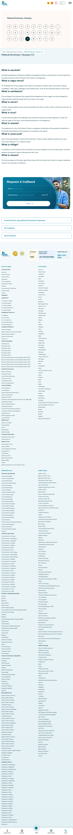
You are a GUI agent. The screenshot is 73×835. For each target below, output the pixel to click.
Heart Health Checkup (7, 697)
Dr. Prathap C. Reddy (7, 301)
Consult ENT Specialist (7, 501)
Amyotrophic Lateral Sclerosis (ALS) (47, 519)
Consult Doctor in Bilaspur (8, 559)
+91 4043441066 (46, 257)
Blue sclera (41, 636)
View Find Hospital (22, 831)
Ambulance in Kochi (7, 792)
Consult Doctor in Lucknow (9, 573)
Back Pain (4, 600)
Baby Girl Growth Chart (44, 475)
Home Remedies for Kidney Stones (47, 482)
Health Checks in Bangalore (9, 723)
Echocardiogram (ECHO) (44, 721)
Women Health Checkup (8, 700)
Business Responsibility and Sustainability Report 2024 (16, 362)
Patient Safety (5, 460)
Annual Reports (6, 390)
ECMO (40, 666)
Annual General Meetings (8, 376)
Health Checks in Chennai (8, 695)
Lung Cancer (5, 633)
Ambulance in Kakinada (7, 785)
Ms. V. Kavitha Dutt (6, 320)
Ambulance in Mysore (7, 803)
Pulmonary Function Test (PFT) (46, 730)
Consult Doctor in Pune (8, 550)
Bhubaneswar (41, 407)
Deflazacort (41, 691)
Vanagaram (41, 274)
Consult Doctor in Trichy (8, 589)
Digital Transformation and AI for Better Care (13, 465)
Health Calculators (43, 744)
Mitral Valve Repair (43, 602)
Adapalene (41, 687)
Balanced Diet (41, 491)
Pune (39, 382)
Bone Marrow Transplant (44, 521)
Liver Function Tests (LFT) (45, 733)
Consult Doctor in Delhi (8, 547)
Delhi (39, 363)
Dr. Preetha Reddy (6, 303)
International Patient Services (9, 822)
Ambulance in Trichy (7, 817)
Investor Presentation (7, 395)
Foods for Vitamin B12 (44, 498)
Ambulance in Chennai (7, 774)
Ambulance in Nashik (7, 806)
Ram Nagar (41, 359)
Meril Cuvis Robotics (43, 652)
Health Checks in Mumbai (8, 736)
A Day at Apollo (5, 290)
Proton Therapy (42, 608)
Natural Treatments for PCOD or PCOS (48, 508)
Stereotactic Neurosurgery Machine (47, 680)
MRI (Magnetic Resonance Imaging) (47, 712)
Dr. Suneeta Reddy (6, 305)
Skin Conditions (42, 563)
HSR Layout (41, 308)
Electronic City (42, 306)
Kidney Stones (5, 630)
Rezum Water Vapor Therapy (45, 671)
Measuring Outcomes (7, 458)
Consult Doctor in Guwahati (9, 561)
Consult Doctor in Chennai (8, 536)
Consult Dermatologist (7, 515)
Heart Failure (5, 621)
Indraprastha (41, 366)
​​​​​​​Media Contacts (6, 432)
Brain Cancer (41, 524)
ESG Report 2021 (6, 346)
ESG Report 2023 (6, 348)
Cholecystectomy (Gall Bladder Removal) (49, 586)
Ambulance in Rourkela (7, 815)
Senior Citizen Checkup (8, 707)
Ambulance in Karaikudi (7, 787)
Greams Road (41, 272)
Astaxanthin (41, 689)
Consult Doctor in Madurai (8, 575)
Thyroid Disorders (6, 646)
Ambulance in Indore (7, 783)
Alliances (4, 286)
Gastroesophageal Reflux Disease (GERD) (12, 619)
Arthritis (4, 596)
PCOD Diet (41, 510)
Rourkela (40, 411)
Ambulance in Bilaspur (7, 771)
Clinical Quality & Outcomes (9, 448)
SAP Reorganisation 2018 (8, 415)
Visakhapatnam (42, 354)
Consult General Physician (8, 492)
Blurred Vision (5, 603)
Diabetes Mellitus (42, 535)
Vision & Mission (6, 274)
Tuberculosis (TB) (6, 649)
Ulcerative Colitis (6, 651)
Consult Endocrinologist (8, 517)
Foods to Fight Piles (43, 503)
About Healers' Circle (7, 444)
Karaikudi (40, 331)
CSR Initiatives (5, 343)
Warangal (40, 352)
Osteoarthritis (42, 553)
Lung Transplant (42, 599)
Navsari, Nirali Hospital (44, 418)
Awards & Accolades (7, 283)
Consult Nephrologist (7, 487)
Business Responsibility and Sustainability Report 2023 (16, 359)
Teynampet (41, 276)
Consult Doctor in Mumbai (8, 543)
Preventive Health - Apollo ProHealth (11, 750)
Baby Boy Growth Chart (44, 478)
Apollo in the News (6, 422)
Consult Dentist (6, 519)
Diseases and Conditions (44, 517)
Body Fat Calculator (43, 751)
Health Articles (42, 473)
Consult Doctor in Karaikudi (9, 568)
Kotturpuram (41, 283)
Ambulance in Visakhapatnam (9, 819)
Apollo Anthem (5, 276)
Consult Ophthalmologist (8, 508)
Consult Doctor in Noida (8, 582)
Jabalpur (40, 416)
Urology (4, 667)
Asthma (4, 598)
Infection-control (6, 455)
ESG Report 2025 (6, 353)
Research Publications (7, 336)
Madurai (40, 320)
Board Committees (6, 371)
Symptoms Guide (42, 613)
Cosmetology (5, 683)
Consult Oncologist (7, 485)
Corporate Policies (6, 374)
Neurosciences (5, 663)
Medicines (41, 685)
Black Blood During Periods (45, 501)
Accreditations (5, 451)
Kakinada (40, 361)
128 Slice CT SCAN (43, 673)
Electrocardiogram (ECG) (44, 723)
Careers (4, 293)
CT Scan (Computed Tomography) (47, 714)
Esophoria (40, 629)
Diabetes (4, 614)
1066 (56, 3)
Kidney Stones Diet (43, 485)
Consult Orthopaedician (8, 478)
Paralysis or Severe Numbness (46, 625)
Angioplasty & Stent (43, 574)
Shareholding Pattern (7, 402)
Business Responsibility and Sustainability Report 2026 (16, 366)
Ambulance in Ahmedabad (8, 764)
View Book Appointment (7, 831)
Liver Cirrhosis (42, 551)
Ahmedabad (41, 386)
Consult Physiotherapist (8, 524)
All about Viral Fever (43, 496)
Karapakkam (41, 292)
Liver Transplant (42, 597)
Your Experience (6, 759)
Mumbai (40, 377)
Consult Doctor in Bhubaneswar (10, 557)
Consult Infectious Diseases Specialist (11, 522)
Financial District (42, 338)
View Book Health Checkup (51, 831)
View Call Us (65, 831)
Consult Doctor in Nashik (8, 579)
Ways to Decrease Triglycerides (46, 494)
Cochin (40, 299)
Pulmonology (5, 672)
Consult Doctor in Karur (8, 570)
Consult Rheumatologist (8, 510)
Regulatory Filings (6, 397)
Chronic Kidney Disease (8, 607)
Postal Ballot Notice (7, 380)
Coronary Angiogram (43, 719)
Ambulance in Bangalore (8, 767)
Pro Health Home (6, 755)
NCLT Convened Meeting (8, 404)
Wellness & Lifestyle (43, 740)
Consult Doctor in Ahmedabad (9, 554)
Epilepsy (4, 617)
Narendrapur (41, 398)
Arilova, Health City (43, 356)
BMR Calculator (42, 749)
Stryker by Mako (42, 657)
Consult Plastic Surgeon (8, 506)
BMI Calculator (42, 746)
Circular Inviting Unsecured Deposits (11, 408)
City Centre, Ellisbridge (44, 388)
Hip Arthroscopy (42, 604)
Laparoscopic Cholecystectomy (46, 588)
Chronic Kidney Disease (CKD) (46, 528)
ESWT (39, 675)
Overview (4, 272)
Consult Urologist (6, 490)
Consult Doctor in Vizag (8, 591)
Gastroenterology (6, 665)
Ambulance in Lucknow (7, 796)
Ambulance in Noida (7, 810)
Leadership (4, 279)
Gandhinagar (41, 391)
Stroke (3, 644)
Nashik (40, 384)
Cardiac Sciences (6, 658)
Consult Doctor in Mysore (8, 577)
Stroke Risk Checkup (7, 732)
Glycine (40, 694)
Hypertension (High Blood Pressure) (11, 626)
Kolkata (40, 393)
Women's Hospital (43, 290)
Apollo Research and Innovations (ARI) (11, 332)
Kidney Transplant (43, 592)
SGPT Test (41, 728)
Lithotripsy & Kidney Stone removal (47, 595)
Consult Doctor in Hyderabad (9, 538)
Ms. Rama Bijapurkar (7, 324)
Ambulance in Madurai (7, 799)
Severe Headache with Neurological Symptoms (50, 631)
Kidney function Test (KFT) (45, 737)
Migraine (4, 635)
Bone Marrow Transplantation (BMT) (47, 579)
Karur (39, 322)
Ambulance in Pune (7, 812)
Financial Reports (6, 388)
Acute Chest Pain (42, 615)
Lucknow (40, 372)
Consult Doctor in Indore (8, 563)
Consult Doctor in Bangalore (9, 540)
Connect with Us (6, 439)
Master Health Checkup (8, 702)
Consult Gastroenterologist (9, 483)
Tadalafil (40, 703)
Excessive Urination (43, 620)
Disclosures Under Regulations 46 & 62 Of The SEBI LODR (16, 399)
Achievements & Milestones (9, 288)
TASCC (3, 462)
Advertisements (6, 413)
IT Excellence (5, 453)
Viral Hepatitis (5, 653)
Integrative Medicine (7, 688)
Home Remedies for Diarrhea (45, 505)
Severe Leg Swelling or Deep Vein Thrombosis (50, 634)
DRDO (39, 336)
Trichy (39, 329)
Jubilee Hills (41, 343)
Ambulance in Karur (7, 790)
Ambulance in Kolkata (7, 794)
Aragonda (40, 327)
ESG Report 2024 (6, 350)
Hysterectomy (42, 590)
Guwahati (40, 400)
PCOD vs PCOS (42, 489)
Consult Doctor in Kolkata (8, 545)
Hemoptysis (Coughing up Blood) (47, 618)
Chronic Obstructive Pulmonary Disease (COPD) (14, 610)
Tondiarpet (41, 281)
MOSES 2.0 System (43, 668)
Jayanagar (40, 311)
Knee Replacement (43, 576)
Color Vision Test (42, 753)
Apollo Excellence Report (8, 334)
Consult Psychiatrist (7, 526)
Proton (40, 297)
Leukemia (40, 549)
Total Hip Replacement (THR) (46, 606)
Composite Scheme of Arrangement (11, 411)
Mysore (40, 317)
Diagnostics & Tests (43, 710)
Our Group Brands (6, 281)
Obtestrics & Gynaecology (8, 674)
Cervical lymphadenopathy (45, 627)
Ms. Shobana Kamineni (7, 307)
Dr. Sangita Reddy (6, 310)
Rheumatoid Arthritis (7, 642)
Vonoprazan (41, 705)
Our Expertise (5, 757)
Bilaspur (40, 409)
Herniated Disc (5, 623)
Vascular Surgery (6, 679)
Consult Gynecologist (7, 499)
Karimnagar (41, 345)
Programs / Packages (7, 752)
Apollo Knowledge (6, 329)
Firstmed (40, 285)
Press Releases (5, 425)
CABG (39, 581)
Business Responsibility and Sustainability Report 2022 (16, 357)
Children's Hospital (43, 288)
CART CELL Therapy (43, 583)
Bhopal (40, 414)
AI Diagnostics (42, 678)
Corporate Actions (6, 378)
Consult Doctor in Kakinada (9, 566)
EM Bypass (41, 395)
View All (4, 531)
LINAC (40, 664)
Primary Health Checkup (8, 714)
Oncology (4, 660)
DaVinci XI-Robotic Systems (45, 648)
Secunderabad (42, 350)
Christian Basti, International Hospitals (48, 402)
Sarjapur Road (41, 315)
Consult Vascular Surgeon (8, 503)
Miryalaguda (41, 347)
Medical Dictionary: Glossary (14, 52)
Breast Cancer (5, 605)
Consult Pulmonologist (7, 494)
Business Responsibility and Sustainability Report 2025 (16, 364)
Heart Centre (41, 294)
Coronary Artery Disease (8, 612)
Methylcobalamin (42, 698)
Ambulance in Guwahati (8, 778)
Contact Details (6, 417)
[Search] (52, 3)
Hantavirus (41, 540)
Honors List (5, 338)
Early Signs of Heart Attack (45, 480)
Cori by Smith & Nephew (44, 655)
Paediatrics (4, 681)
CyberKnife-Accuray (43, 650)
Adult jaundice (42, 641)
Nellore (40, 324)
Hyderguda (41, 340)
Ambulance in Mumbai (7, 801)
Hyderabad (41, 333)
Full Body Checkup (6, 704)
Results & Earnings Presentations (10, 392)
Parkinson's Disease (7, 639)
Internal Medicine (6, 677)
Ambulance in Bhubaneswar (9, 769)
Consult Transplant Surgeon (9, 529)
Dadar (39, 379)
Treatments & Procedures (45, 572)
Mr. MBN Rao (5, 315)
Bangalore (40, 301)
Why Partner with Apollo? (8, 437)
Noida (39, 368)
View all (40, 514)
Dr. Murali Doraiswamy (7, 322)
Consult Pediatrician (7, 497)
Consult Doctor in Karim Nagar (9, 552)
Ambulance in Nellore (7, 808)
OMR (39, 278)
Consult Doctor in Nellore (8, 584)
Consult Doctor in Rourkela (9, 586)
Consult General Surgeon (8, 513)
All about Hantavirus (43, 512)
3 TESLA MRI (41, 662)
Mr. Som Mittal (5, 317)
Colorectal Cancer (43, 531)
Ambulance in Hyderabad (8, 780)
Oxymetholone (42, 701)
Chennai (40, 269)
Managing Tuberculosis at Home (46, 487)
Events (3, 427)
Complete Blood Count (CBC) (46, 735)
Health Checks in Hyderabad (9, 709)
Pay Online (4, 824)
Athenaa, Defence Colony (45, 370)
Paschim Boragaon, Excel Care (46, 405)
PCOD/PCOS (5, 637)
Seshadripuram (42, 313)
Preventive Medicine (7, 686)
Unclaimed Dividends (7, 406)
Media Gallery (5, 429)
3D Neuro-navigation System (45, 659)
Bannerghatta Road (43, 304)
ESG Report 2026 (6, 355)
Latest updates (5, 446)
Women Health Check (7, 727)
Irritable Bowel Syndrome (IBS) (9, 628)
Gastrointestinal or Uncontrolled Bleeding (49, 638)
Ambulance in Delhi (7, 776)
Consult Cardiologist (7, 476)
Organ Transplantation (7, 670)
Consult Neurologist (7, 480)
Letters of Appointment (8, 383)
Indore (40, 375)
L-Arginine (41, 696)
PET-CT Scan (41, 717)
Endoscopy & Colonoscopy (45, 726)
